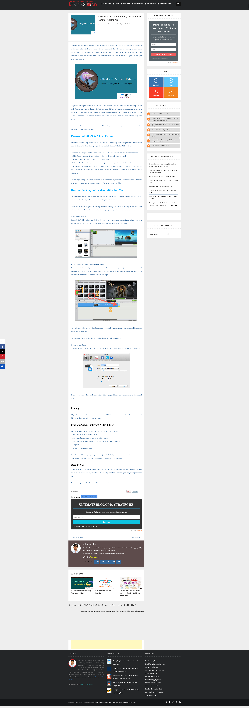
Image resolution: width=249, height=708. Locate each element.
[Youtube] (119, 561)
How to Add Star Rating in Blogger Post (163, 130)
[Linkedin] (113, 561)
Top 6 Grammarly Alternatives (160, 146)
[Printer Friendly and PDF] (135, 493)
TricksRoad (94, 557)
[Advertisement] (106, 644)
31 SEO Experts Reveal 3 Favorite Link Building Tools (165, 135)
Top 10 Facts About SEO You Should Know (162, 176)
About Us (126, 4)
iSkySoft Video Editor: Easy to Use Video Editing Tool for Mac (119, 18)
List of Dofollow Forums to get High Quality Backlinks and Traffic (164, 141)
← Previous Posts (77, 538)
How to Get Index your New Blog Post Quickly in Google (165, 125)
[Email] (2, 361)
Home (117, 4)
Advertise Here (165, 4)
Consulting (151, 4)
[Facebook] (103, 561)
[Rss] (97, 561)
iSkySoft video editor (87, 129)
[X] (2, 351)
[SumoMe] (2, 366)
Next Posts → (137, 538)
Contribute (138, 4)
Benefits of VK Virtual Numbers (161, 114)
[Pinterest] (2, 356)
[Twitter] (108, 561)
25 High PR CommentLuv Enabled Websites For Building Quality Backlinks (165, 119)
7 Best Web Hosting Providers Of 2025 (161, 186)
